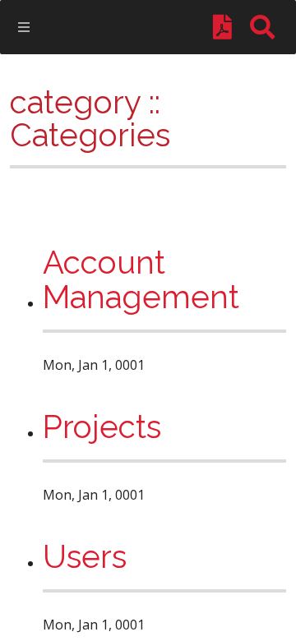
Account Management (141, 281)
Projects (102, 427)
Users (85, 557)
